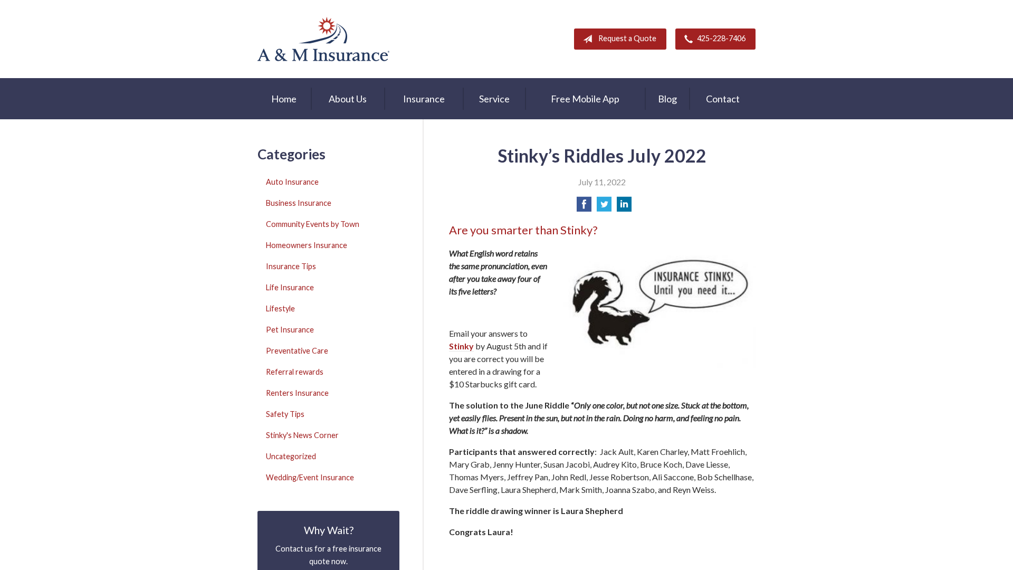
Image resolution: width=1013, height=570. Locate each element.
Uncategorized (291, 456)
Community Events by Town (312, 224)
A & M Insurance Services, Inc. (323, 39)
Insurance (424, 98)
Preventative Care (297, 350)
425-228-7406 (721, 38)
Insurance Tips (291, 266)
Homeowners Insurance (306, 245)
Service (494, 98)
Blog (667, 98)
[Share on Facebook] (584, 207)
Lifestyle (280, 308)
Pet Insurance (290, 329)
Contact (723, 98)
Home (284, 98)
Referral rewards (294, 371)
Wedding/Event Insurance (310, 477)
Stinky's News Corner (302, 435)
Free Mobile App (585, 98)
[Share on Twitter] (604, 207)
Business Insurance (298, 202)
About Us (348, 98)
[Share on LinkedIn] (624, 207)
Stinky (461, 346)
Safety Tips (285, 414)
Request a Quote (627, 38)
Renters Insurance (297, 392)
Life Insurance (290, 287)
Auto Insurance (292, 181)
